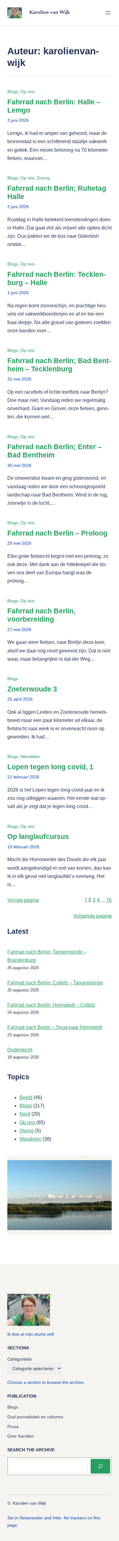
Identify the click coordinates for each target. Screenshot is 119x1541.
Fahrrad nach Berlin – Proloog (57, 533)
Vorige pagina (23, 900)
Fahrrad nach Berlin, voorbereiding (41, 615)
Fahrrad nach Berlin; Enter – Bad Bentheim (54, 451)
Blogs (12, 91)
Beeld (26, 1097)
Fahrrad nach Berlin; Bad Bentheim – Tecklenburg (59, 365)
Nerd (25, 1114)
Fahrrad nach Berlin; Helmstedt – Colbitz (51, 1005)
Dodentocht (19, 1049)
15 (109, 900)
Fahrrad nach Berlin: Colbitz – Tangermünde (55, 982)
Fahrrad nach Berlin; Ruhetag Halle (56, 192)
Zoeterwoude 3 (32, 689)
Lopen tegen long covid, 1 (50, 767)
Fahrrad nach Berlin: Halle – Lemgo (53, 106)
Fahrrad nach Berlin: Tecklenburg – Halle (56, 279)
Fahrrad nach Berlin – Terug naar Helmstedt (54, 1027)
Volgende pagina (92, 916)
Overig (43, 177)
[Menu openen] (108, 12)
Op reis (27, 91)
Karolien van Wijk (49, 12)
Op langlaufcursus (38, 836)
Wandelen (30, 756)
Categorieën (19, 1359)
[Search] (100, 1466)
